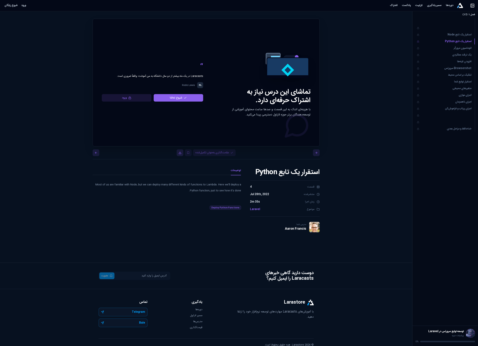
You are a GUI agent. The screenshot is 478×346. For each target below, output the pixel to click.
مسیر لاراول (196, 315)
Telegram (138, 312)
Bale (142, 323)
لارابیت (419, 5)
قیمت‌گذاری (196, 327)
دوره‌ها (449, 5)
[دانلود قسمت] (180, 152)
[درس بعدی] (96, 152)
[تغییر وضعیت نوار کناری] (412, 177)
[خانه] (460, 5)
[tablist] (167, 171)
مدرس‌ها (197, 321)
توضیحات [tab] (236, 170)
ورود (23, 5)
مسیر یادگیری (434, 5)
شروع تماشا (176, 98)
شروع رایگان (11, 5)
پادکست (406, 5)
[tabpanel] (167, 189)
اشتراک (394, 5)
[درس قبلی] (316, 152)
